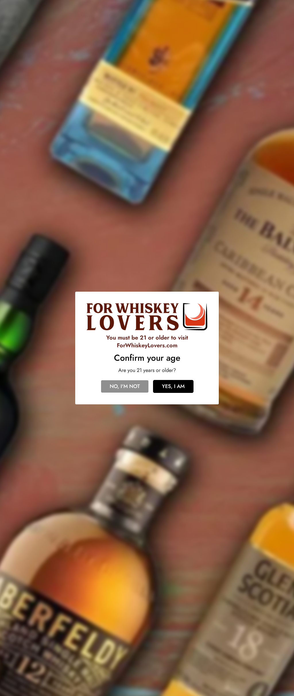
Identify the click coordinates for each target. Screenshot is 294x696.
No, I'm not (125, 386)
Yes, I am (173, 386)
